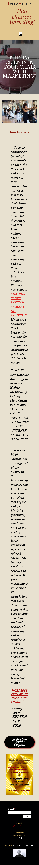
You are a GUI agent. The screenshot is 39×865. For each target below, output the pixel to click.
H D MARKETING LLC (23, 845)
